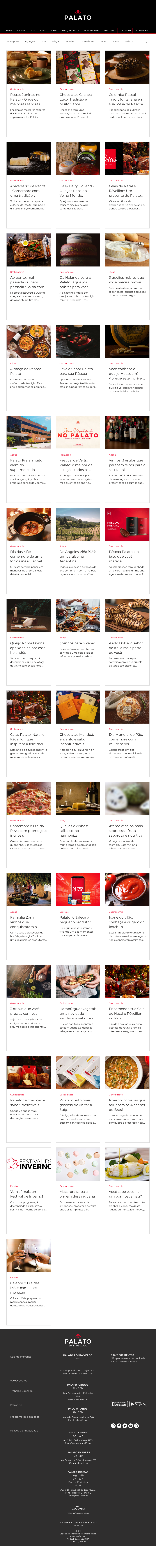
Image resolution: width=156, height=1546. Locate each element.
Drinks (115, 41)
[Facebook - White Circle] (119, 1425)
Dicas (103, 41)
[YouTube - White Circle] (130, 1425)
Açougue (30, 41)
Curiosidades (87, 41)
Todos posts (12, 41)
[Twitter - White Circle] (124, 1425)
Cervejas (69, 41)
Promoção (65, 455)
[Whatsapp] (113, 1425)
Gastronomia (17, 89)
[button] (32, 30)
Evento (14, 1186)
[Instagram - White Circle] (136, 1425)
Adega (55, 41)
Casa (43, 41)
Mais (127, 41)
